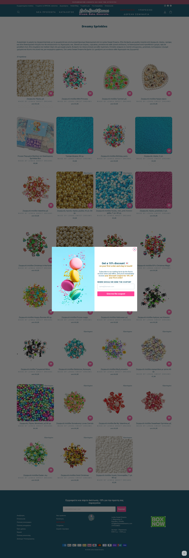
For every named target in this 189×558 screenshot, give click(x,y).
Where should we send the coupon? (114, 282)
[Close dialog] (134, 249)
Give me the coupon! (116, 294)
